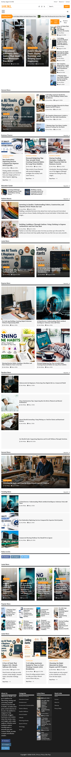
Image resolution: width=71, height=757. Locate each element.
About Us (61, 1)
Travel (20, 729)
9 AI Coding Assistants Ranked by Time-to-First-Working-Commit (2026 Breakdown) (62, 41)
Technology (6, 113)
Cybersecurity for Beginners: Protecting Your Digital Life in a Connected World (42, 383)
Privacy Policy (58, 708)
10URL (6, 6)
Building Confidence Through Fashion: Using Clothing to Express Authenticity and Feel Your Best (42, 225)
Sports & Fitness (23, 723)
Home (55, 1)
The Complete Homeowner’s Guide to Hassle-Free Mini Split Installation (63, 66)
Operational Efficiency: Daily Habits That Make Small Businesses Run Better (11, 56)
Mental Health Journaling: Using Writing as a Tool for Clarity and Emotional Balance (41, 420)
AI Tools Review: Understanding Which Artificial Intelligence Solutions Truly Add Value (51, 321)
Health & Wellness (43, 582)
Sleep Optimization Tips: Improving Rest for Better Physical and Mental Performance (40, 401)
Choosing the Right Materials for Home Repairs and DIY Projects (62, 54)
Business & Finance (8, 47)
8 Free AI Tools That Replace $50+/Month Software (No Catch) (63, 29)
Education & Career (24, 699)
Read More (5, 129)
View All (66, 135)
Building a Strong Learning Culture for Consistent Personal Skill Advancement (37, 192)
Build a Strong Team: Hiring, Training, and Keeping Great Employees (34, 56)
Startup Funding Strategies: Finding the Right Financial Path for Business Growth (57, 161)
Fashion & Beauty (23, 708)
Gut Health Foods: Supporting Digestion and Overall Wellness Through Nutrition (43, 439)
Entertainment (23, 702)
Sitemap (57, 705)
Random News (65, 21)
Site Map (48, 754)
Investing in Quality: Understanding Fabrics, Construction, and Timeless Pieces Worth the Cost (41, 206)
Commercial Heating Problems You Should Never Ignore (35, 502)
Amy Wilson (7, 64)
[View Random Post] (67, 11)
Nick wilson (61, 58)
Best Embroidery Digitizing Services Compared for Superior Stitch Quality (11, 162)
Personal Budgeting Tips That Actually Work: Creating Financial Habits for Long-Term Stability (35, 161)
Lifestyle (21, 717)
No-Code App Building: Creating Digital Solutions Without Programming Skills (17, 321)
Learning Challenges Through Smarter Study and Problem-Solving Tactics (14, 192)
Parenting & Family (23, 720)
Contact (68, 1)
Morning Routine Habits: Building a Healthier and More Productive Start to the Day (17, 364)
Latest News (55, 21)
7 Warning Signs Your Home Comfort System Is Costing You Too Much (63, 78)
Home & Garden (7, 480)
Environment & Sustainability (26, 705)
